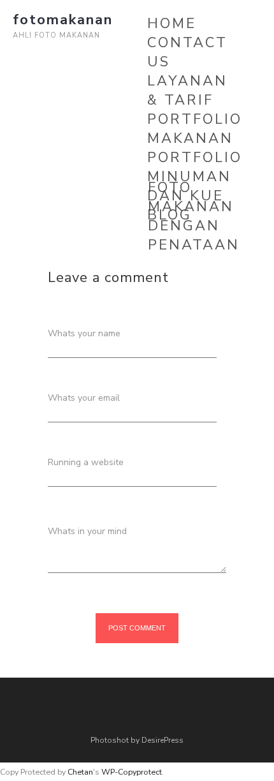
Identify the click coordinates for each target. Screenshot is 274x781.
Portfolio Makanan (194, 129)
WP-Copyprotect (131, 771)
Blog (169, 215)
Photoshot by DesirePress (137, 740)
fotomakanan (63, 19)
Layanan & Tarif (187, 90)
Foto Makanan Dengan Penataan (194, 216)
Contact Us (187, 52)
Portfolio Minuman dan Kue (194, 176)
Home (171, 23)
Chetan (80, 771)
